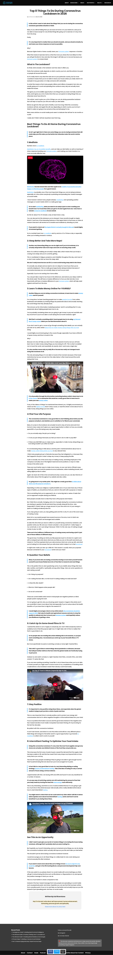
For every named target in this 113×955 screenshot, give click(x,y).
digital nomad (40, 407)
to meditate (40, 146)
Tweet (57, 951)
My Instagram (61, 933)
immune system (64, 51)
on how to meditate (40, 211)
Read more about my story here (55, 906)
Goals (36, 953)
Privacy (88, 953)
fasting (45, 790)
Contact (30, 953)
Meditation (30, 187)
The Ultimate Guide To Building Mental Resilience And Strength (28, 937)
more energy (57, 782)
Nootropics (90, 3)
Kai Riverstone (32, 16)
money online (43, 400)
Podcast (43, 953)
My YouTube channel (63, 936)
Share (50, 951)
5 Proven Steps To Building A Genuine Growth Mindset (26, 939)
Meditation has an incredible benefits (39, 149)
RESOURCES (107, 3)
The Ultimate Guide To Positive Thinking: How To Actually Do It (28, 934)
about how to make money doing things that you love (62, 328)
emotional (79, 544)
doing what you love (46, 451)
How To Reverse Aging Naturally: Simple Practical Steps (26, 941)
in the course (33, 398)
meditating (59, 200)
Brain (82, 3)
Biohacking (73, 3)
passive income (67, 299)
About (67, 3)
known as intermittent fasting (44, 768)
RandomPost (63, 951)
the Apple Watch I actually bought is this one (59, 227)
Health (99, 3)
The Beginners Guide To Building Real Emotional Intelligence (28, 932)
